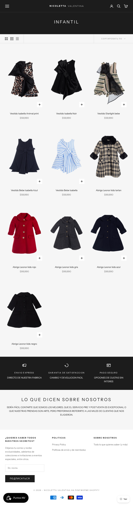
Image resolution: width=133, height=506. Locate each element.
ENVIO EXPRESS (24, 372)
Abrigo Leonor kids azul (108, 267)
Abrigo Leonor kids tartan (108, 190)
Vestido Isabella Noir (66, 113)
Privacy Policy (59, 444)
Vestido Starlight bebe (108, 113)
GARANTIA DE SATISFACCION (66, 372)
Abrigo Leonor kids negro (24, 343)
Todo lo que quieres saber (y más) (111, 444)
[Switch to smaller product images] (11, 38)
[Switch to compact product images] (17, 38)
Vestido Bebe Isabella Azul (24, 190)
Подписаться (20, 478)
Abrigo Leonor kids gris (66, 267)
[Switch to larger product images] (6, 38)
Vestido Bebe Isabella (66, 190)
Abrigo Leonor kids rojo (24, 267)
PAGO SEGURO (109, 372)
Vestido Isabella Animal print (24, 113)
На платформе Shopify (85, 490)
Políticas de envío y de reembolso (69, 449)
